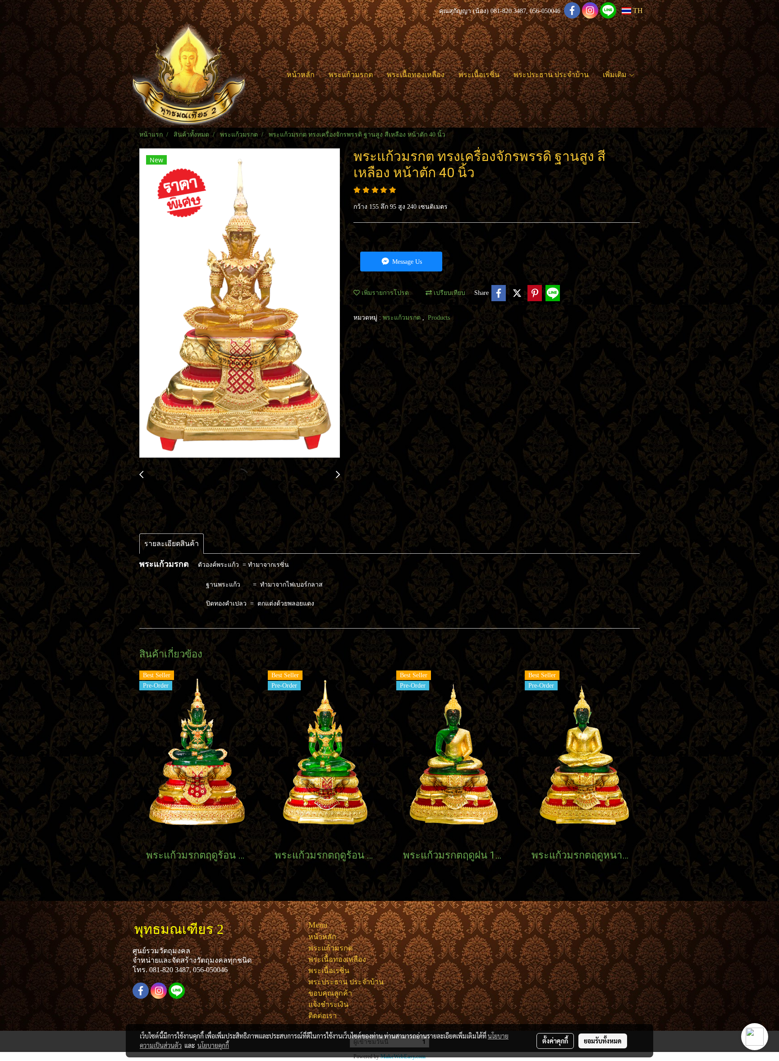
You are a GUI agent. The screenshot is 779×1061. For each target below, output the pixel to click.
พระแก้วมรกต (351, 74)
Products (439, 317)
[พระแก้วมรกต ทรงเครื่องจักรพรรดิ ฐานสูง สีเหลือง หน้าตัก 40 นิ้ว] (239, 303)
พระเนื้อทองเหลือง (415, 74)
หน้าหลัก (301, 74)
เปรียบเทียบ (448, 292)
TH (637, 10)
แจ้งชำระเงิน (328, 1004)
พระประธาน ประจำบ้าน (551, 74)
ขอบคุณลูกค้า (330, 993)
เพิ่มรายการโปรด (384, 292)
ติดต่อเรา (322, 1016)
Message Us (406, 261)
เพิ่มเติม (615, 74)
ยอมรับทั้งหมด (603, 1041)
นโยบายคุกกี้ (213, 1045)
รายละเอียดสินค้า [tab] (171, 543)
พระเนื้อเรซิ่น (478, 74)
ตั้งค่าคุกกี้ (555, 1041)
